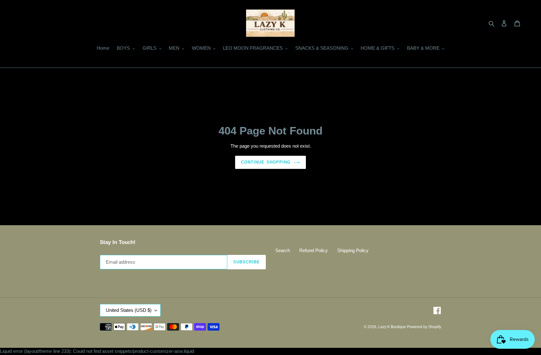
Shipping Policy (352, 250)
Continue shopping (266, 162)
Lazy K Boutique (392, 327)
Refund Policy (313, 250)
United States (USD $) (129, 310)
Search (282, 250)
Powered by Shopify (424, 327)
